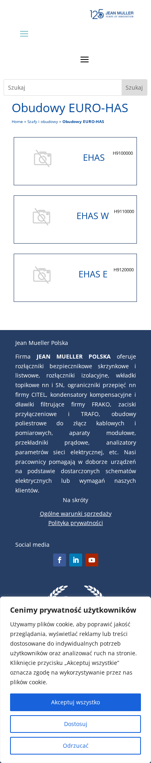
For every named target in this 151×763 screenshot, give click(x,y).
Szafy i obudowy (42, 121)
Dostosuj (75, 724)
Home (17, 121)
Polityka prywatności (75, 523)
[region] (75, 680)
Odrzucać (76, 745)
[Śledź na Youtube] (91, 560)
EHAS (94, 157)
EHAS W (93, 215)
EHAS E (93, 274)
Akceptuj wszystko (75, 702)
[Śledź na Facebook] (59, 560)
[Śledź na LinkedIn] (75, 560)
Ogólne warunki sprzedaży (76, 513)
